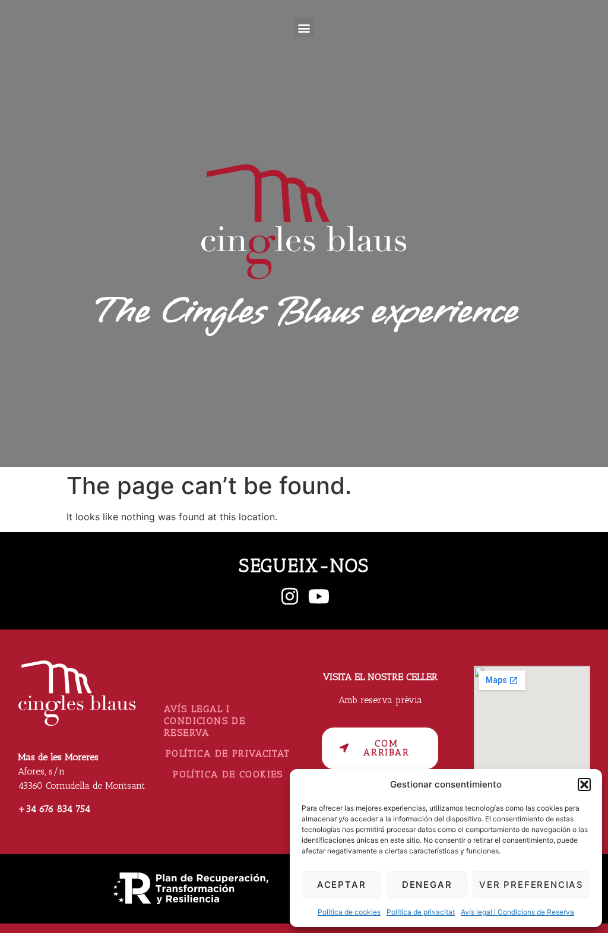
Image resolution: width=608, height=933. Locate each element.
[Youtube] (318, 596)
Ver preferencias (531, 884)
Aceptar (341, 884)
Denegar (427, 884)
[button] (584, 784)
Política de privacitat (421, 911)
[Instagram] (289, 596)
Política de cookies (349, 911)
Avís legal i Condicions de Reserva (517, 911)
